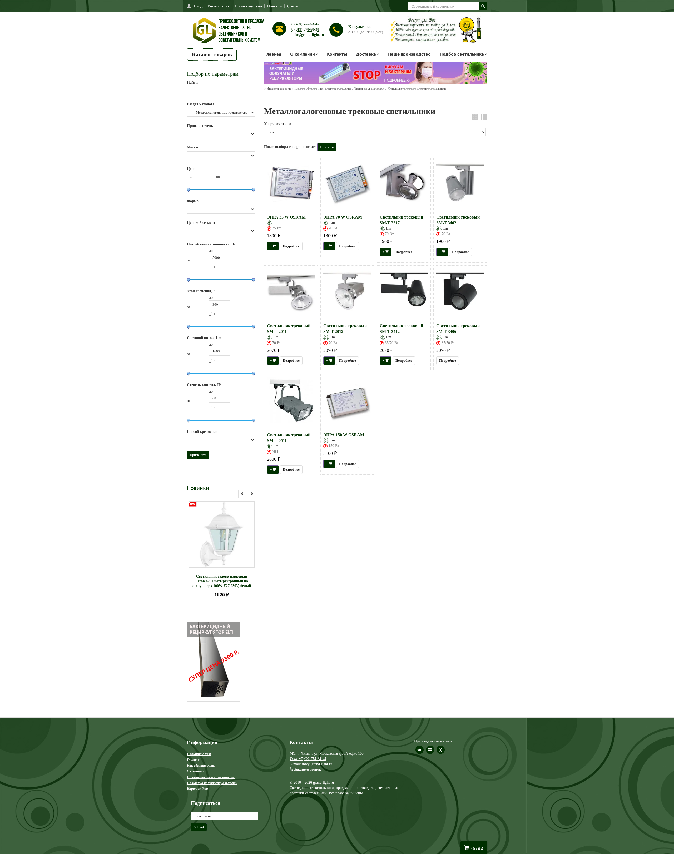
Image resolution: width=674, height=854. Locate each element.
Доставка (366, 54)
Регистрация (219, 5)
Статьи (292, 5)
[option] (221, 551)
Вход (198, 5)
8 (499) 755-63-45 (305, 24)
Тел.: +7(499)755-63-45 (308, 759)
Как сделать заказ (201, 765)
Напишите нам (199, 754)
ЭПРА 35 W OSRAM (286, 217)
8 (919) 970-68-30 (305, 29)
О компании (302, 54)
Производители (248, 5)
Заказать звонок (307, 769)
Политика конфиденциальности (212, 783)
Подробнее (228, 531)
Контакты (337, 54)
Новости (274, 5)
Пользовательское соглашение (211, 777)
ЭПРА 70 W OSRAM (342, 217)
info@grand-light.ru (307, 35)
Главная (272, 54)
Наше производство (409, 54)
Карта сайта (197, 789)
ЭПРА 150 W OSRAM (343, 435)
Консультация (360, 27)
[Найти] (483, 6)
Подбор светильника (462, 54)
